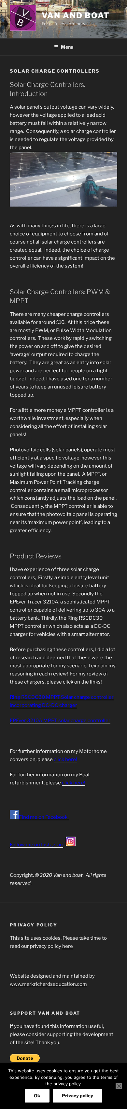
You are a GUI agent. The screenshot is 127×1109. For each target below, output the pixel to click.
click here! (65, 759)
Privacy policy (77, 1095)
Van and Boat (76, 15)
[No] (119, 1086)
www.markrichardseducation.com (48, 984)
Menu (67, 47)
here (67, 946)
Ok (37, 1095)
